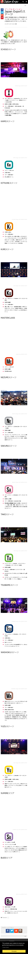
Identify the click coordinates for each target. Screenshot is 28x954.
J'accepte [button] (14, 951)
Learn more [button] (5, 947)
